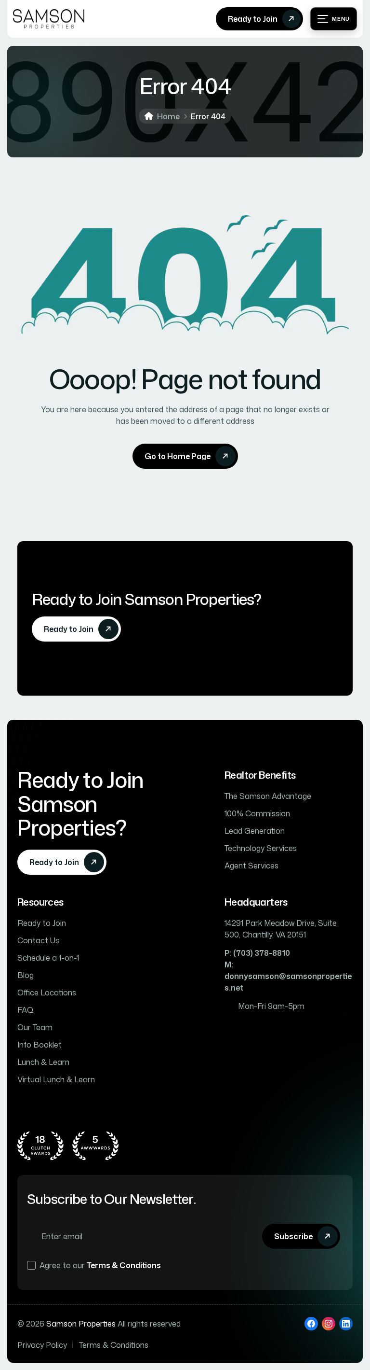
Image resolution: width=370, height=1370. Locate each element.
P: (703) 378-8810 (257, 953)
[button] (333, 18)
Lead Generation (255, 830)
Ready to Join (41, 923)
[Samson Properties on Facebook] (311, 1323)
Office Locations (46, 992)
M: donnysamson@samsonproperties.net (288, 976)
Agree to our (100, 1265)
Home (168, 116)
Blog (25, 975)
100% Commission (257, 813)
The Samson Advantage (268, 796)
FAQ (25, 1010)
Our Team (35, 1027)
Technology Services (261, 848)
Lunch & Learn (43, 1062)
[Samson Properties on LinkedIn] (346, 1323)
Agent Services (251, 865)
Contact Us (38, 940)
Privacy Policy (42, 1345)
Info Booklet (39, 1044)
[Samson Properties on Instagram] (328, 1323)
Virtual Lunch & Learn (56, 1079)
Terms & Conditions (124, 1265)
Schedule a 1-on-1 (48, 957)
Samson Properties (81, 1323)
